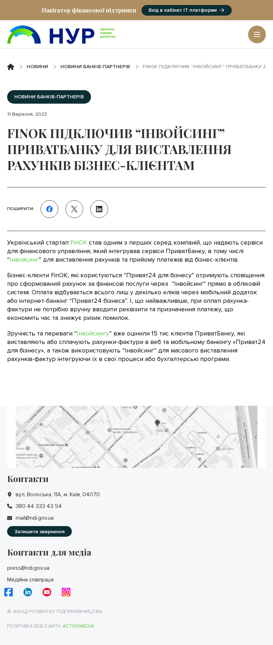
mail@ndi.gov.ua (35, 517)
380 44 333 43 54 (39, 506)
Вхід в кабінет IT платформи (183, 10)
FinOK (78, 242)
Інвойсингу (93, 333)
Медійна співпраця (30, 579)
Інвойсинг (24, 259)
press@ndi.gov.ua (28, 568)
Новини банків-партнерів (95, 67)
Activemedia (78, 626)
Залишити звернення (40, 532)
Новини (37, 67)
